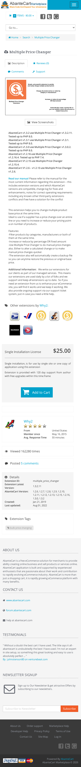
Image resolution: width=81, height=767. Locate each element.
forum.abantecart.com (18, 610)
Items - (23, 15)
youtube (56, 16)
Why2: (44, 305)
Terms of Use (63, 731)
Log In (57, 736)
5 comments (30, 463)
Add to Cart (41, 392)
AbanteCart (67, 759)
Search (26, 37)
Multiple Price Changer (47, 37)
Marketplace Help (59, 726)
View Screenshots (42, 122)
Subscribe (69, 708)
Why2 (28, 421)
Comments (17, 71)
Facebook (42, 16)
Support (40, 71)
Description (17, 63)
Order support (35, 726)
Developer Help (19, 731)
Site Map (43, 736)
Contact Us (26, 736)
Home (14, 37)
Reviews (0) (42, 63)
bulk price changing (20, 528)
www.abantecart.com (18, 600)
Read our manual (18, 178)
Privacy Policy (42, 731)
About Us (15, 726)
